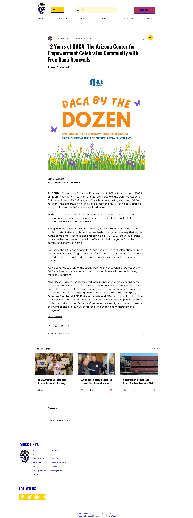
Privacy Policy (98, 516)
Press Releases (55, 316)
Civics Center (38, 458)
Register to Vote (58, 462)
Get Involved (57, 458)
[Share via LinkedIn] (62, 325)
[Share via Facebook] (49, 325)
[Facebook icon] (22, 497)
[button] (83, 19)
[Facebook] (187, 482)
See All (155, 348)
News (34, 467)
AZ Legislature (39, 470)
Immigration (56, 470)
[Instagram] (187, 489)
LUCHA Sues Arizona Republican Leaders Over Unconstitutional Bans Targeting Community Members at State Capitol (96, 381)
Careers (35, 475)
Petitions (36, 462)
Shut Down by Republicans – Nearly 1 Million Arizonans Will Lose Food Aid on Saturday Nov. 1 (138, 381)
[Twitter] (187, 497)
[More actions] (143, 38)
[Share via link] (68, 325)
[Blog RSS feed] (150, 37)
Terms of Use (111, 516)
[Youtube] (187, 505)
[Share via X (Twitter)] (55, 325)
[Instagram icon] (43, 497)
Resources (37, 454)
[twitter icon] (29, 497)
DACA (53, 454)
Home (35, 450)
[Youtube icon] (36, 497)
